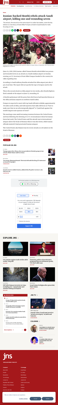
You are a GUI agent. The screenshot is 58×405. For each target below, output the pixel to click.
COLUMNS (34, 321)
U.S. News (5, 149)
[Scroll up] (22, 330)
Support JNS (47, 2)
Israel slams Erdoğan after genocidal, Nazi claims (42, 286)
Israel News (5, 168)
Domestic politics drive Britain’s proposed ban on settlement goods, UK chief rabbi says (41, 261)
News (4, 12)
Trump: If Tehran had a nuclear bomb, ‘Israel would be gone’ (15, 301)
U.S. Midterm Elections (39, 6)
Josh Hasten (6, 173)
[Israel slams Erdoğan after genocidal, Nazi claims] (42, 274)
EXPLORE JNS (10, 238)
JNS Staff (5, 154)
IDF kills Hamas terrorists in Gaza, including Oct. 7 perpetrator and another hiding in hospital (14, 286)
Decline (47, 398)
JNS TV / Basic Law (34, 310)
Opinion (41, 325)
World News (5, 158)
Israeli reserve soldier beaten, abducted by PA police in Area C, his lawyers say (23, 170)
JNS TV (33, 295)
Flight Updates (48, 6)
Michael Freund (43, 330)
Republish (26, 30)
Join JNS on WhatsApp (30, 184)
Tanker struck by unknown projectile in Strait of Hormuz (16, 317)
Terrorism (6, 140)
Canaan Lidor (6, 163)
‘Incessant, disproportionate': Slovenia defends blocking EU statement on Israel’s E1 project (24, 161)
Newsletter (30, 2)
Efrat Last (41, 343)
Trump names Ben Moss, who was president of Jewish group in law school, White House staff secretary (23, 151)
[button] (9, 30)
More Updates (8, 330)
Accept (35, 398)
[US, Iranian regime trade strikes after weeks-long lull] (15, 249)
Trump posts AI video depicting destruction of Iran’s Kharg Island (14, 323)
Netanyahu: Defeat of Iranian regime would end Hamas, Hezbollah (15, 306)
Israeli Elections (28, 6)
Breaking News (10, 295)
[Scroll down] (25, 330)
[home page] (6, 3)
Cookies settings (23, 398)
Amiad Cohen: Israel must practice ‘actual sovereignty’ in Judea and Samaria (42, 314)
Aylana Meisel (34, 317)
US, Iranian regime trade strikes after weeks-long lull (15, 260)
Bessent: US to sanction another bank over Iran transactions (15, 312)
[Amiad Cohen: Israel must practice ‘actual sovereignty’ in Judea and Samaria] (43, 304)
